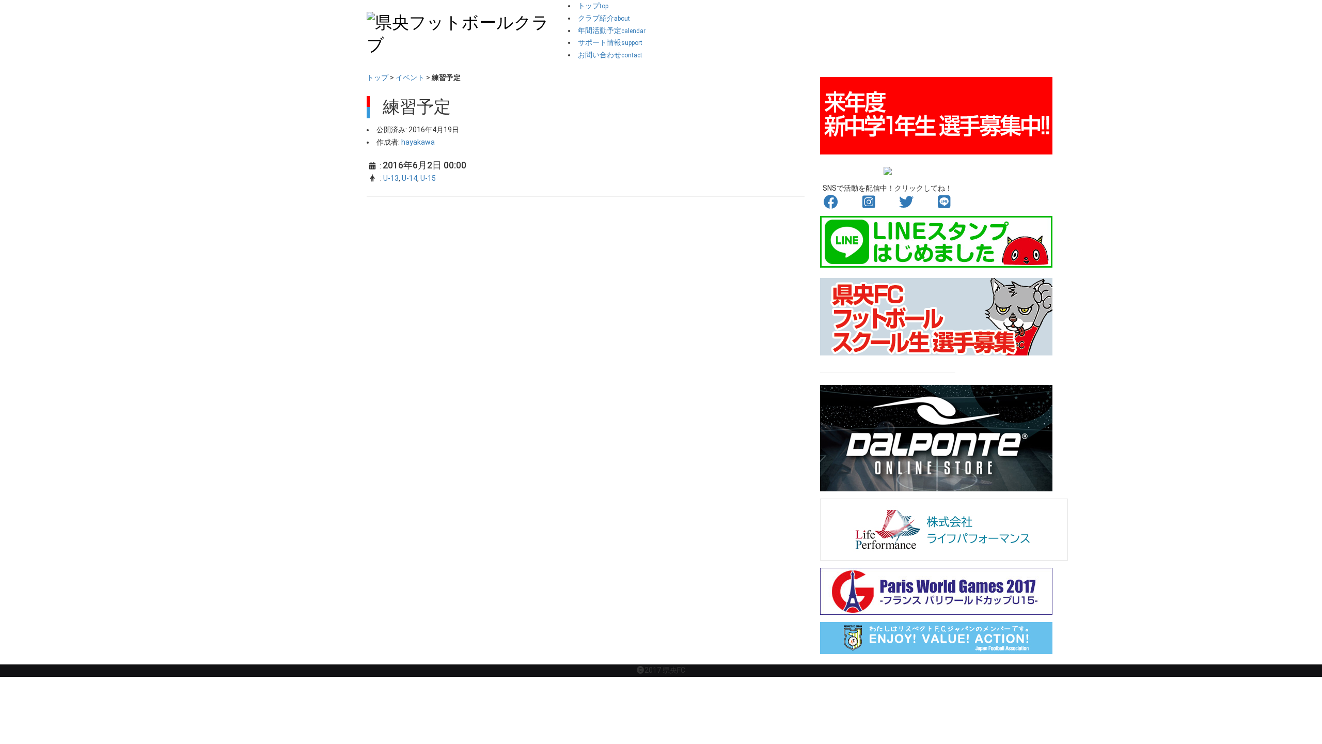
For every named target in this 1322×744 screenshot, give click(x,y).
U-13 (391, 178)
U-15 (428, 178)
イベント (410, 77)
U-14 (409, 178)
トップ (377, 77)
